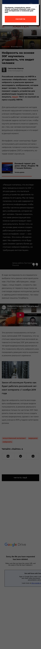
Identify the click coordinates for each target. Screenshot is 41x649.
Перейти (20, 19)
